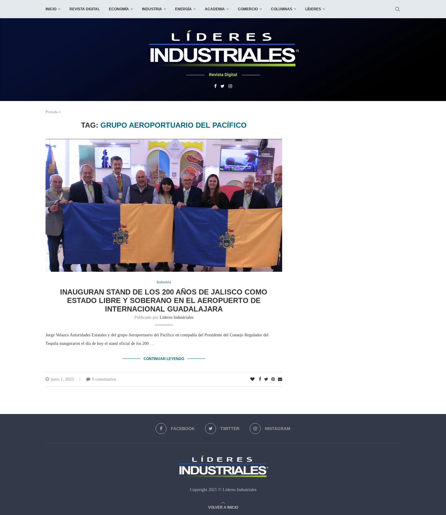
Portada (52, 111)
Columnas (281, 9)
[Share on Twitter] (266, 379)
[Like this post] (252, 379)
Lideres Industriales (176, 317)
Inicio (51, 9)
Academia (215, 9)
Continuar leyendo (164, 359)
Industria (152, 9)
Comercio (248, 9)
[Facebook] (215, 86)
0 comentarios (104, 379)
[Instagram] (230, 86)
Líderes (313, 9)
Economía (119, 9)
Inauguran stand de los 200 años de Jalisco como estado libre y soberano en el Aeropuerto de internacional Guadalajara (163, 300)
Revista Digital (84, 9)
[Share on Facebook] (260, 379)
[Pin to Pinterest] (273, 379)
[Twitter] (223, 86)
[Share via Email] (280, 379)
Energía (183, 9)
